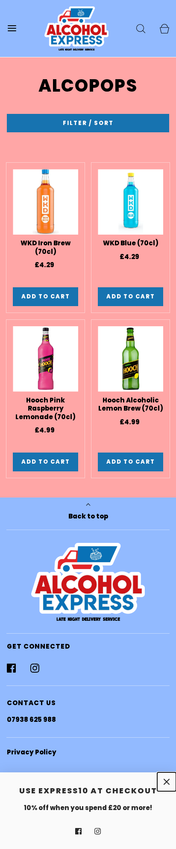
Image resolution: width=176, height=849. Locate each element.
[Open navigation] (11, 28)
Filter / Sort (88, 123)
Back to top (88, 516)
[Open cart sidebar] (164, 28)
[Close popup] (166, 781)
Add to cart (45, 296)
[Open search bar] (141, 28)
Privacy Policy (31, 752)
